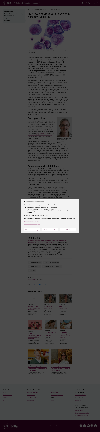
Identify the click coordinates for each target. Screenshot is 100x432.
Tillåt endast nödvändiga (32, 230)
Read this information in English (32, 224)
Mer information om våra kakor (31, 221)
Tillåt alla (68, 230)
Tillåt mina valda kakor (50, 230)
